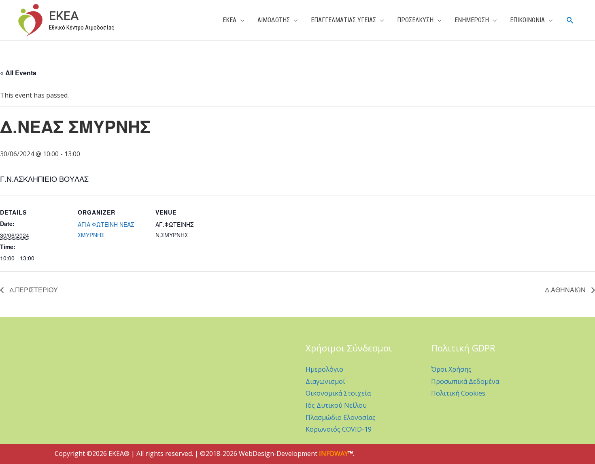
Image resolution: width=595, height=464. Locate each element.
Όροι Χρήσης (451, 369)
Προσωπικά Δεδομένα (465, 381)
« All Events (18, 72)
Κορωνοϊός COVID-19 (339, 429)
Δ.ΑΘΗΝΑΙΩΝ (566, 289)
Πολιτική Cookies (458, 393)
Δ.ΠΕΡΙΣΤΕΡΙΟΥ (33, 289)
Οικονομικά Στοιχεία (338, 393)
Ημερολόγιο (324, 369)
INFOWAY (333, 453)
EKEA (64, 16)
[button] (570, 20)
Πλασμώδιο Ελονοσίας (341, 417)
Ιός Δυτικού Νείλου (336, 405)
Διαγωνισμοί (325, 381)
